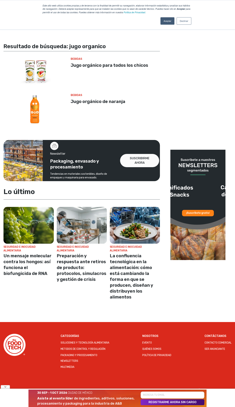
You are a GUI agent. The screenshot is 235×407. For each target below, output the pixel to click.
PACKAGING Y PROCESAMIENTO (79, 355)
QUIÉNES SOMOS (151, 349)
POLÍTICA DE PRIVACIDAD (156, 355)
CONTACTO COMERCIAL (218, 342)
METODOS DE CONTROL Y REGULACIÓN (83, 349)
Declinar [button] (184, 20)
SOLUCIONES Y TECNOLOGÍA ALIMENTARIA (85, 342)
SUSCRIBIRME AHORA (139, 160)
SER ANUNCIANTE (215, 349)
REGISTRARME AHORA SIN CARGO (172, 402)
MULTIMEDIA (67, 367)
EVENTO (147, 342)
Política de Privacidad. (135, 12)
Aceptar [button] (167, 20)
